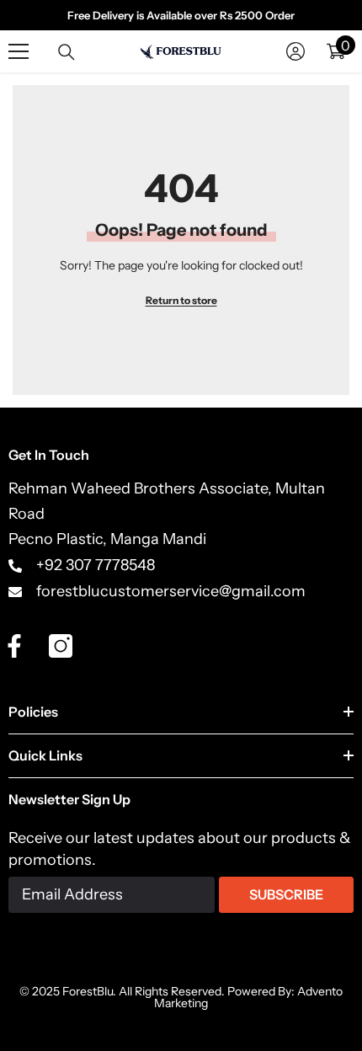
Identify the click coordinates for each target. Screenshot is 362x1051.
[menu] (18, 51)
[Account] (295, 51)
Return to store (181, 300)
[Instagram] (60, 646)
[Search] (66, 52)
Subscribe (286, 894)
